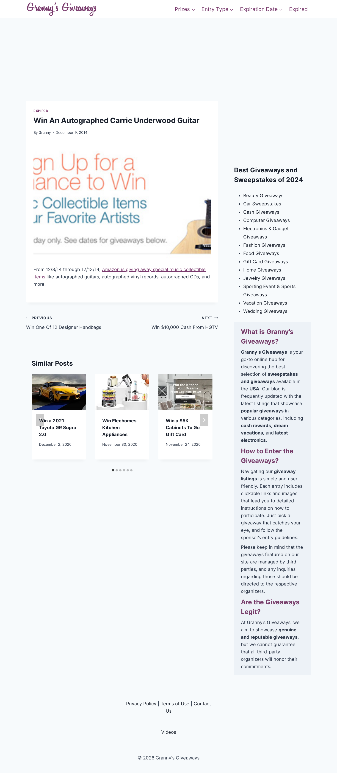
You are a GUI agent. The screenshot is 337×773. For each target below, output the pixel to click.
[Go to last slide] (40, 420)
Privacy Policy (141, 703)
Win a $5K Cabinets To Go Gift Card (183, 427)
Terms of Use (175, 703)
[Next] (204, 420)
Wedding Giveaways (265, 311)
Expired (298, 9)
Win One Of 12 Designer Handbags (63, 323)
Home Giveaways (262, 270)
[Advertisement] (168, 69)
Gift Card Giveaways (265, 261)
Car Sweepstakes (262, 204)
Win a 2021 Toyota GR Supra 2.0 (57, 427)
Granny (45, 132)
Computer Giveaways (266, 220)
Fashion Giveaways (264, 245)
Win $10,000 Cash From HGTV (185, 323)
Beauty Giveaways (263, 195)
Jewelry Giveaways (264, 278)
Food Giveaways (261, 253)
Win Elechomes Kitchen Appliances (119, 427)
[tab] (113, 470)
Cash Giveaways (261, 212)
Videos (168, 732)
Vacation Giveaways (265, 303)
